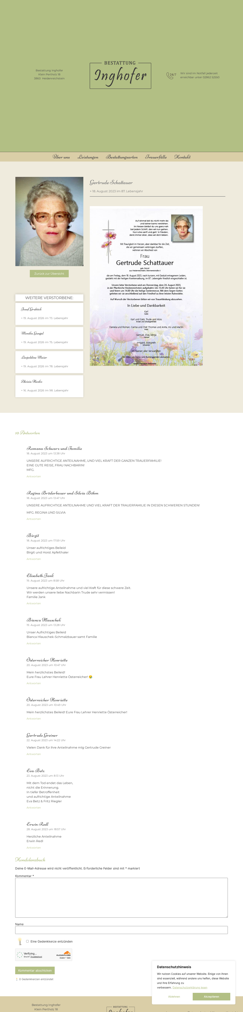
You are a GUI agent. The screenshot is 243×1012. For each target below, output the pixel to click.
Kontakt (182, 157)
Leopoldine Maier (34, 357)
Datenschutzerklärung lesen (190, 987)
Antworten (34, 476)
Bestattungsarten (122, 157)
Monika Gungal (32, 333)
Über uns (61, 157)
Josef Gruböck (31, 309)
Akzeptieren (211, 996)
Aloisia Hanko (31, 381)
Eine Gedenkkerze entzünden (52, 941)
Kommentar (24, 875)
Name (19, 924)
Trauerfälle (156, 157)
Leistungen (87, 157)
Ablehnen (174, 996)
